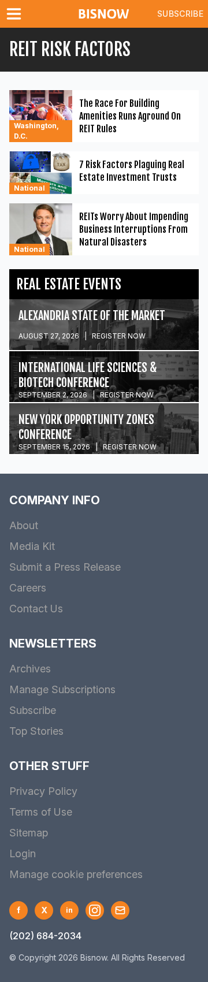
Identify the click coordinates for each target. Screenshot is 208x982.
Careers (27, 588)
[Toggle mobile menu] (16, 14)
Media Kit (32, 546)
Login (22, 853)
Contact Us (36, 608)
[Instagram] (95, 910)
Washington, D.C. (36, 130)
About (23, 525)
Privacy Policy (43, 791)
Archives (30, 669)
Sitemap (28, 833)
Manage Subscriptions (62, 689)
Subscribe (180, 13)
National (29, 188)
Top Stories (36, 731)
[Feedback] (120, 910)
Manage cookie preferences (76, 874)
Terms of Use (40, 812)
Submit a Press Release (65, 567)
